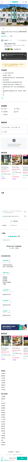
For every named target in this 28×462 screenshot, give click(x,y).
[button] (14, 65)
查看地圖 (15, 221)
